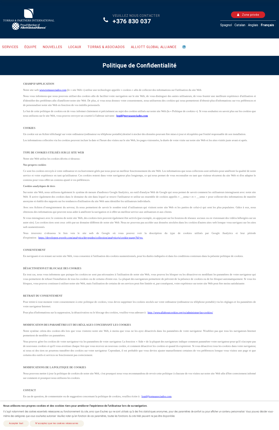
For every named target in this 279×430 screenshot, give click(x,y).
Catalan (239, 25)
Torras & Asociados (106, 47)
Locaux (74, 47)
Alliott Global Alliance (153, 47)
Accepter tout (16, 423)
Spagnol (226, 25)
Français (267, 25)
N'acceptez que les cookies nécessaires (56, 423)
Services (10, 47)
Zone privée (250, 14)
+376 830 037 (132, 21)
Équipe (30, 47)
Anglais (253, 25)
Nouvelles (52, 47)
